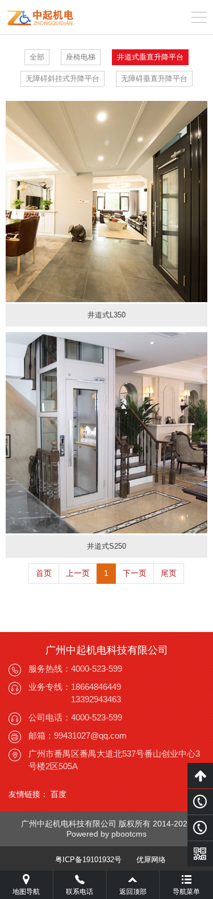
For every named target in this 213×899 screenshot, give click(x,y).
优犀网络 (151, 859)
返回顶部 (133, 892)
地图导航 (26, 892)
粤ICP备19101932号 (88, 859)
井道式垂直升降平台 (150, 57)
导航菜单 (186, 892)
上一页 (78, 573)
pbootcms (129, 833)
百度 (58, 794)
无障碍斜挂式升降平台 (62, 78)
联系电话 (79, 892)
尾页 (169, 573)
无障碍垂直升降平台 (154, 78)
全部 (37, 57)
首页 (44, 573)
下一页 (135, 573)
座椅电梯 (80, 57)
